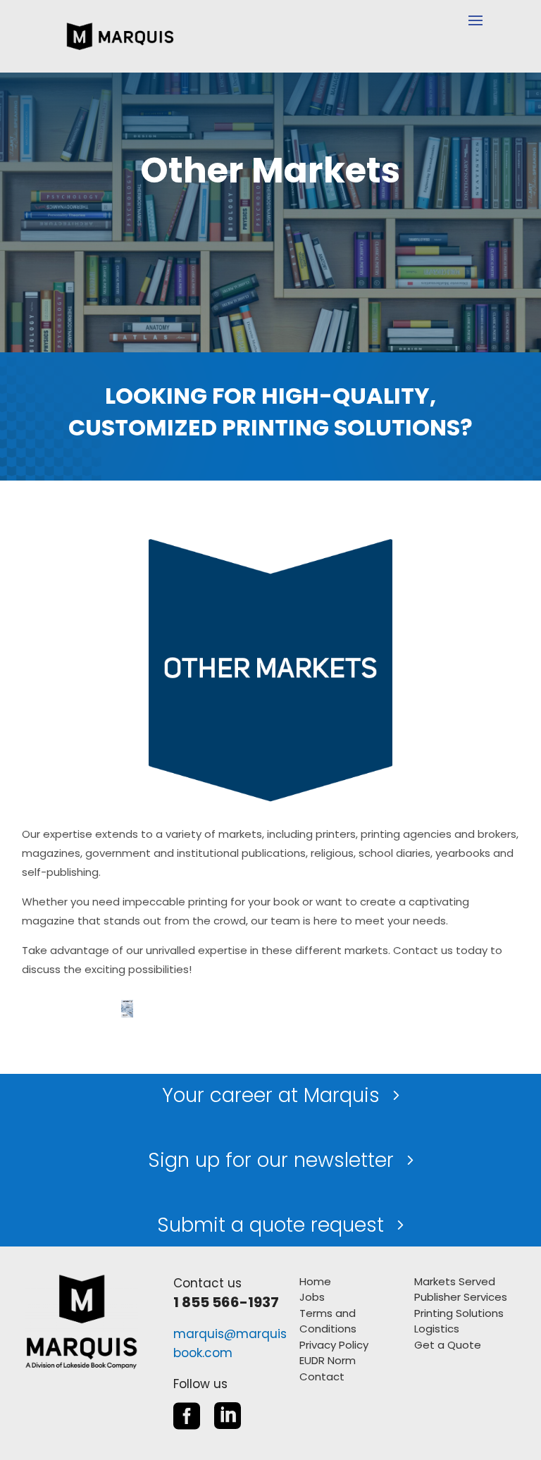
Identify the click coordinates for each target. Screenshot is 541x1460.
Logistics (436, 1328)
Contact (321, 1376)
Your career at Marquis (271, 1095)
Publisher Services (460, 1296)
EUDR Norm (327, 1360)
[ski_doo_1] (127, 1013)
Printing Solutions (459, 1313)
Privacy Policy (333, 1344)
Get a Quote (447, 1344)
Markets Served (454, 1281)
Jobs (312, 1296)
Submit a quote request (270, 1225)
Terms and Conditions (327, 1321)
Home (315, 1281)
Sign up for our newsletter (271, 1160)
